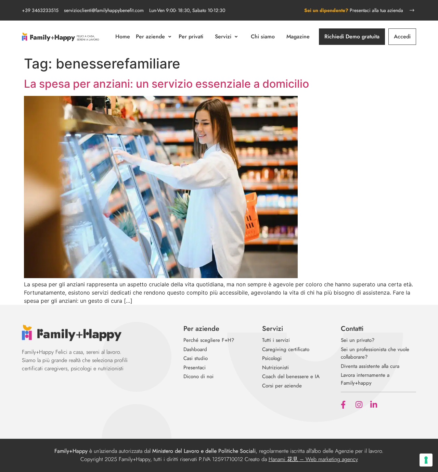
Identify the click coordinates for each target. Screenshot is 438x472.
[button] (154, 37)
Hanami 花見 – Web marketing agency (313, 459)
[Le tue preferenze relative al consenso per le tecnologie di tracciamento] (426, 460)
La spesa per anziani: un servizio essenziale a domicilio (166, 83)
